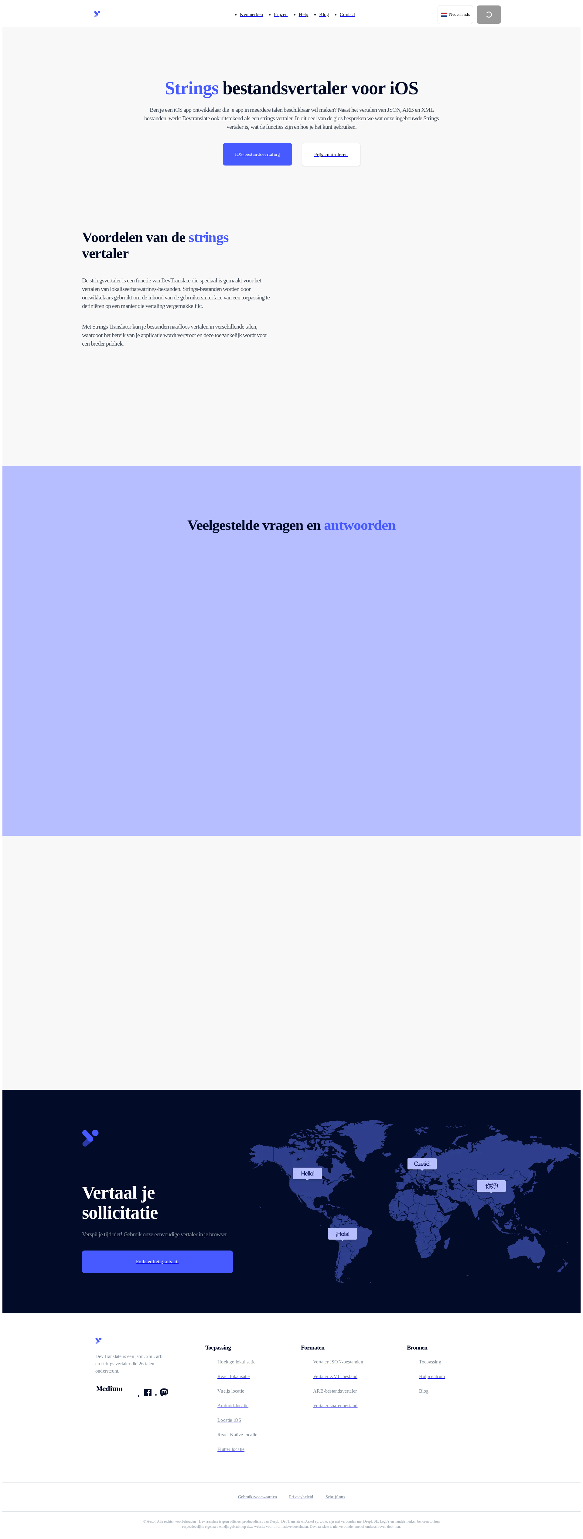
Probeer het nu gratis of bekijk (276, 995)
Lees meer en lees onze (395, 995)
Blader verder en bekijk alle (149, 995)
